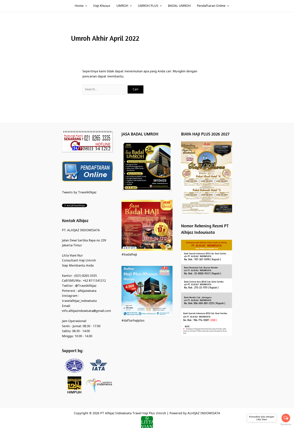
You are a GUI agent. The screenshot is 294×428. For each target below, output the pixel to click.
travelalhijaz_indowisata (79, 301)
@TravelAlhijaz (85, 286)
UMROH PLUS (148, 6)
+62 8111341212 (94, 281)
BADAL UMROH (179, 6)
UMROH (122, 6)
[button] (85, 6)
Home (79, 6)
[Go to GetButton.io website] (285, 424)
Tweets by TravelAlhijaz (79, 192)
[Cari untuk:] (105, 89)
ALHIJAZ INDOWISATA (203, 413)
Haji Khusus (101, 6)
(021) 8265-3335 (85, 276)
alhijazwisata (87, 291)
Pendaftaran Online (211, 6)
